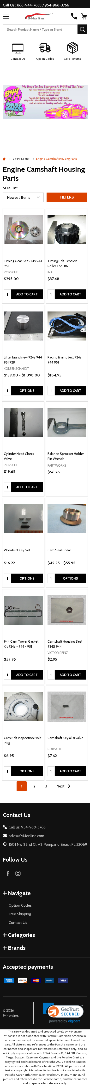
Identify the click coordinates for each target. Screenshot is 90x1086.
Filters (67, 197)
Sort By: (10, 188)
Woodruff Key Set (17, 550)
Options (27, 390)
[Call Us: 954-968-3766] (74, 16)
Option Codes (20, 905)
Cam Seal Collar (59, 550)
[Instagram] (18, 873)
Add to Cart (27, 294)
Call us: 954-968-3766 (27, 827)
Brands (17, 947)
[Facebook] (8, 873)
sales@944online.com (26, 836)
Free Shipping (20, 914)
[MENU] (6, 16)
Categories (21, 934)
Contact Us (18, 922)
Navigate (19, 893)
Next (61, 786)
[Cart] (84, 16)
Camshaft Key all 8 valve (65, 738)
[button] (17, 51)
